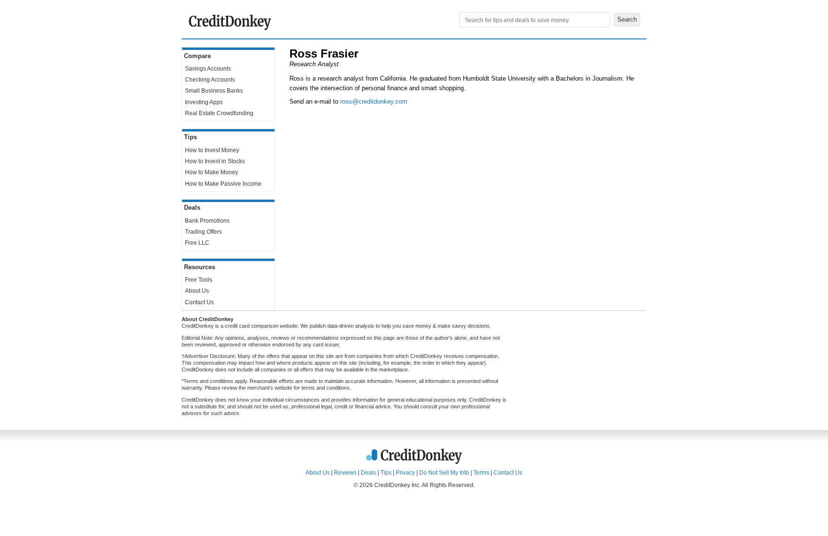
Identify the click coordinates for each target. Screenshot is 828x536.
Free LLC (197, 242)
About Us (197, 290)
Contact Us (199, 302)
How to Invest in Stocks (215, 161)
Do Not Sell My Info (444, 472)
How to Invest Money (212, 150)
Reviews (345, 472)
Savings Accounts (208, 68)
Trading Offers (203, 231)
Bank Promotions (207, 220)
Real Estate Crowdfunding (219, 113)
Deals (368, 472)
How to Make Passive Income (223, 183)
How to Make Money (211, 172)
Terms (481, 472)
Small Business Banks (214, 90)
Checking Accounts (210, 79)
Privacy (405, 472)
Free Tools (198, 279)
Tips (385, 472)
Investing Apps (204, 102)
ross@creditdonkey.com (373, 101)
